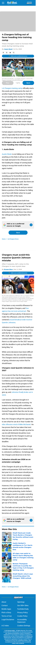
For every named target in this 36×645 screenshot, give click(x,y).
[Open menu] (3, 3)
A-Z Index (5, 626)
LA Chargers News (13, 239)
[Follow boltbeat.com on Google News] (31, 224)
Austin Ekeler (7, 154)
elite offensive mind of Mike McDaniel (16, 424)
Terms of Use (7, 616)
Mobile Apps (6, 609)
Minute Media (11, 630)
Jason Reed (8, 49)
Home (4, 239)
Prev (7, 83)
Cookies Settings (23, 626)
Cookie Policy (22, 616)
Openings (20, 602)
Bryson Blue (8, 269)
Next (28, 83)
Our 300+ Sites (22, 605)
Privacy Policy (22, 612)
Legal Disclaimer (8, 620)
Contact (5, 605)
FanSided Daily (23, 609)
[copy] (13, 52)
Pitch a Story (6, 612)
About (4, 602)
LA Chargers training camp (12, 88)
